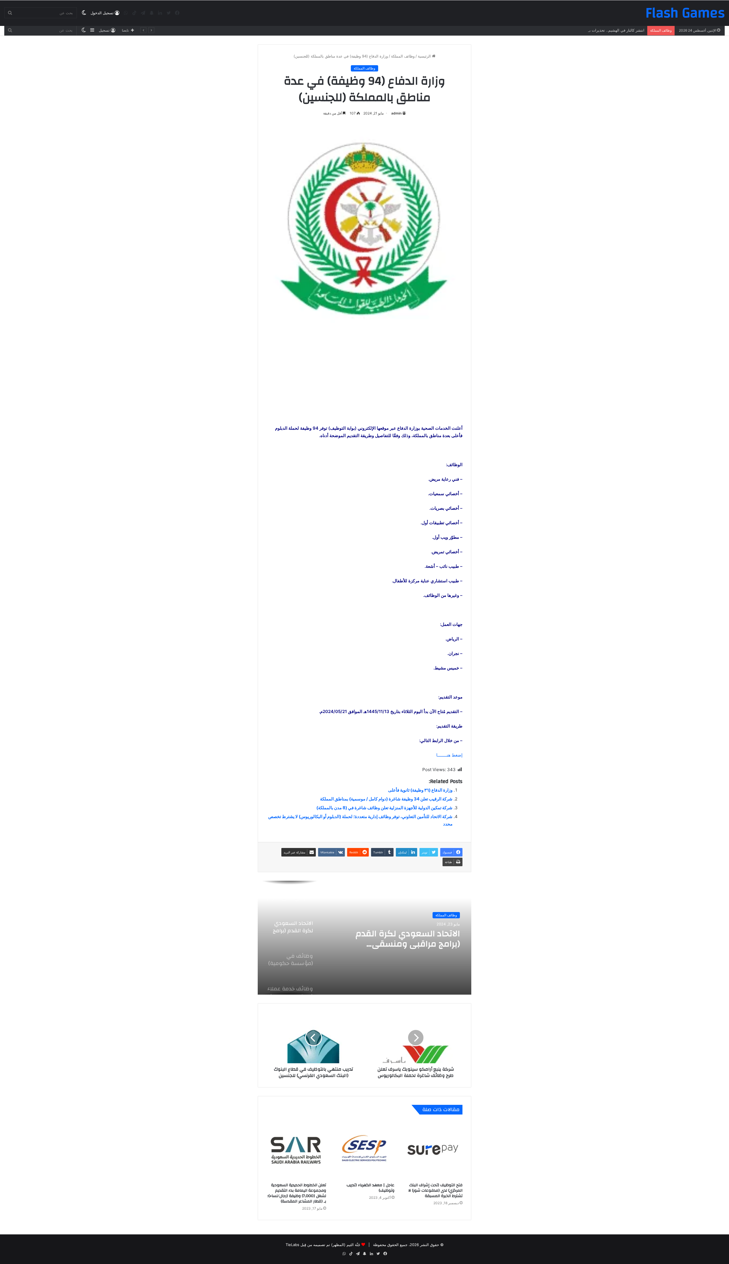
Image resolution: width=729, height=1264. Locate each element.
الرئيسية (425, 56)
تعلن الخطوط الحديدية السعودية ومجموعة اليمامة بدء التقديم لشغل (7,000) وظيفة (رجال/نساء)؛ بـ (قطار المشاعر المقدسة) (296, 1193)
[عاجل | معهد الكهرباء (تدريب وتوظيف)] (364, 1150)
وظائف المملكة (403, 56)
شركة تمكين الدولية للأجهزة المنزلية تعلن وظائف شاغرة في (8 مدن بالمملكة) (384, 807)
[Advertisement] (364, 384)
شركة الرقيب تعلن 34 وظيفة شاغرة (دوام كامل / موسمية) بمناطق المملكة (386, 799)
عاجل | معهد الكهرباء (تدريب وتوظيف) (370, 1187)
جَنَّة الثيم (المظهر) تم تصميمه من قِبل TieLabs (323, 1244)
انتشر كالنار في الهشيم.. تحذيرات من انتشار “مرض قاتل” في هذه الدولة (587, 30)
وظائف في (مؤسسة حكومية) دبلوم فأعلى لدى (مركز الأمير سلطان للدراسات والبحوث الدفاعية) (407, 939)
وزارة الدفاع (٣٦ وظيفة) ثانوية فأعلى (420, 790)
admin (396, 113)
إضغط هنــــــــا (449, 755)
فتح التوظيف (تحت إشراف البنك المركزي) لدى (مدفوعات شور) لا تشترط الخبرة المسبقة (435, 1190)
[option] (364, 938)
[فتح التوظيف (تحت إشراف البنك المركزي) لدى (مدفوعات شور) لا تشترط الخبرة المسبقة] (432, 1150)
